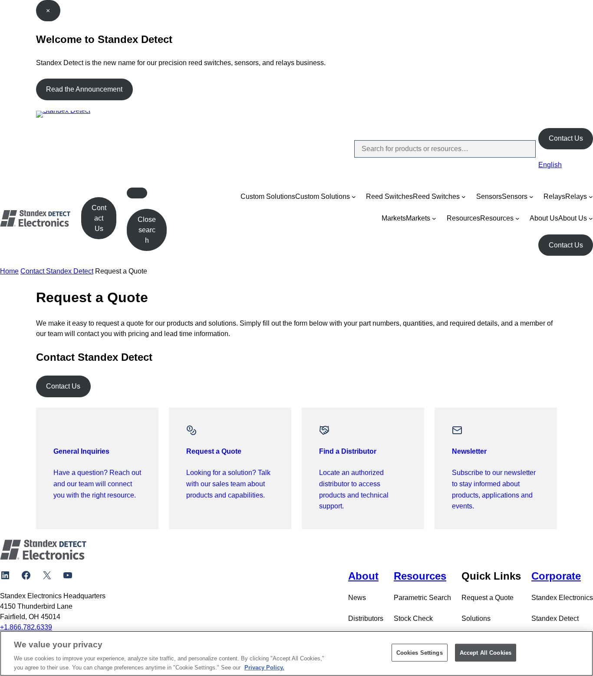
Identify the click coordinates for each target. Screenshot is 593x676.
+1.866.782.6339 (26, 627)
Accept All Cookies (485, 653)
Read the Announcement (84, 89)
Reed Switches (389, 196)
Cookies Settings (419, 653)
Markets (394, 218)
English (550, 164)
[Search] (521, 148)
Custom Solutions (267, 196)
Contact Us (566, 138)
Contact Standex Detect (56, 271)
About (363, 576)
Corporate (556, 576)
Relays (554, 196)
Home (9, 271)
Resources (463, 218)
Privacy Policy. (264, 667)
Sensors (489, 196)
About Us (544, 218)
